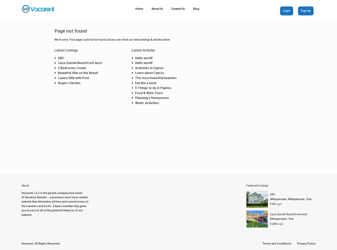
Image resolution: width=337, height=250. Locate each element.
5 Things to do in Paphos (153, 88)
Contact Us (178, 8)
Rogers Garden (69, 83)
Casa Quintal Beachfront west (80, 63)
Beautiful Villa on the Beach (78, 73)
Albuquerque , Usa (299, 199)
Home (139, 8)
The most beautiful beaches (156, 78)
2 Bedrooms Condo (72, 68)
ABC (61, 58)
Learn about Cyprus (149, 73)
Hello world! (144, 58)
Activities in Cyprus (149, 68)
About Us (157, 8)
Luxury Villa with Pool (73, 78)
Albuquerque (278, 199)
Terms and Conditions (276, 243)
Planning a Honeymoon (152, 98)
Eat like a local (145, 83)
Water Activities (147, 103)
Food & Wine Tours (149, 93)
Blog (196, 8)
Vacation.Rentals (36, 197)
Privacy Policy (306, 243)
